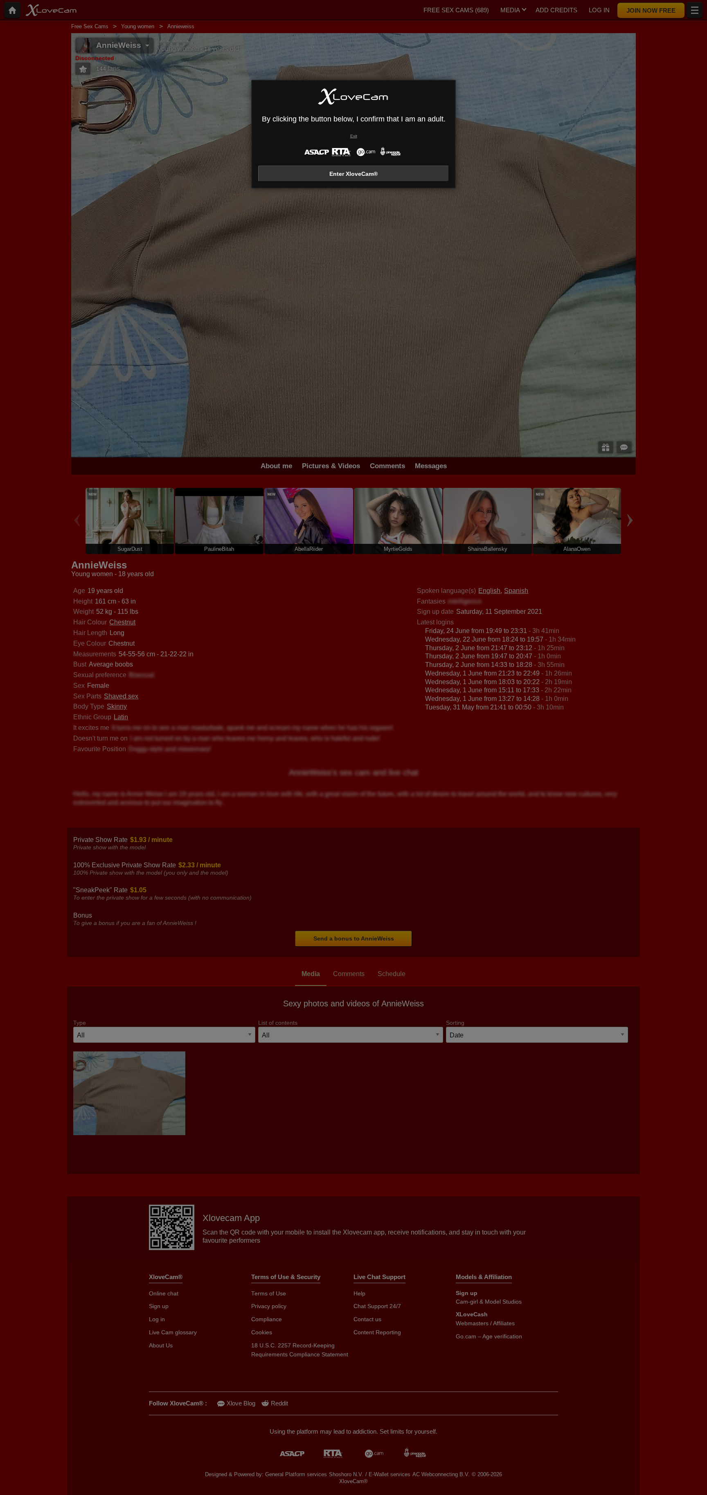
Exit (353, 136)
